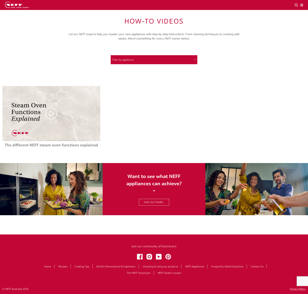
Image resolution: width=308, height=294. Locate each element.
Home (47, 266)
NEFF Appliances (194, 266)
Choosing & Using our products (160, 266)
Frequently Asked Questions (227, 266)
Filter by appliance (123, 59)
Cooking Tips (82, 266)
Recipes (62, 266)
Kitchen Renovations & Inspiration (115, 266)
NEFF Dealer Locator (169, 272)
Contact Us (257, 266)
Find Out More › (154, 202)
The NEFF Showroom (138, 272)
